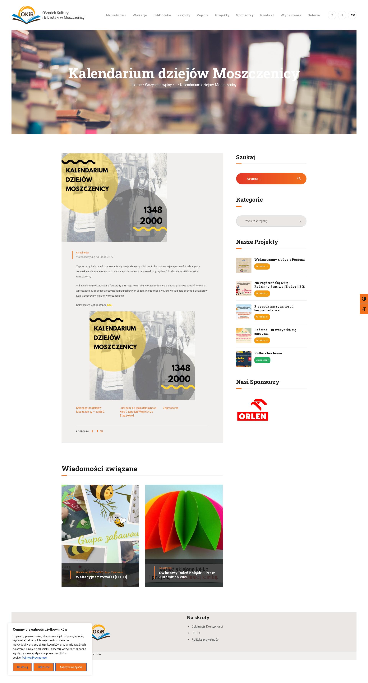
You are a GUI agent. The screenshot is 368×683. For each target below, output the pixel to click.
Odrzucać (44, 667)
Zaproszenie (170, 407)
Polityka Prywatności (34, 657)
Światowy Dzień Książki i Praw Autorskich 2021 (187, 575)
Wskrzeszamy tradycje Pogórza (279, 259)
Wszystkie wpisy (158, 85)
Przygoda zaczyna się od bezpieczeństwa (273, 308)
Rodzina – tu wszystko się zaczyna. (275, 332)
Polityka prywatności (205, 639)
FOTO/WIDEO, (96, 572)
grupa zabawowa (113, 572)
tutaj (109, 305)
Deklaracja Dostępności (207, 626)
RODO (195, 633)
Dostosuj (22, 667)
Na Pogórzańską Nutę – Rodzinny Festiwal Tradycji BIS (279, 285)
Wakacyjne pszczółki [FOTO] (101, 577)
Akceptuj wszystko (71, 667)
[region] (50, 649)
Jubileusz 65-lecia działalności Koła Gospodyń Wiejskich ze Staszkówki (138, 411)
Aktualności (82, 252)
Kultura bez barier (268, 353)
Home (136, 85)
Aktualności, (82, 572)
